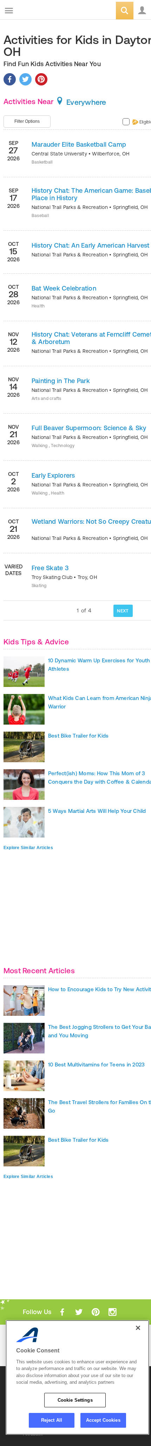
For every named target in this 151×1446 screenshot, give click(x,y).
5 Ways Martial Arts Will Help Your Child (97, 811)
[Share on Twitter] (25, 79)
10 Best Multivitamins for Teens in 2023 (96, 1065)
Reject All (51, 1420)
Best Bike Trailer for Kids (78, 736)
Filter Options (27, 121)
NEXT (123, 610)
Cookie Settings (75, 1400)
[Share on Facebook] (10, 79)
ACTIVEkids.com (41, 11)
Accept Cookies (103, 1420)
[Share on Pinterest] (41, 79)
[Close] (138, 1328)
